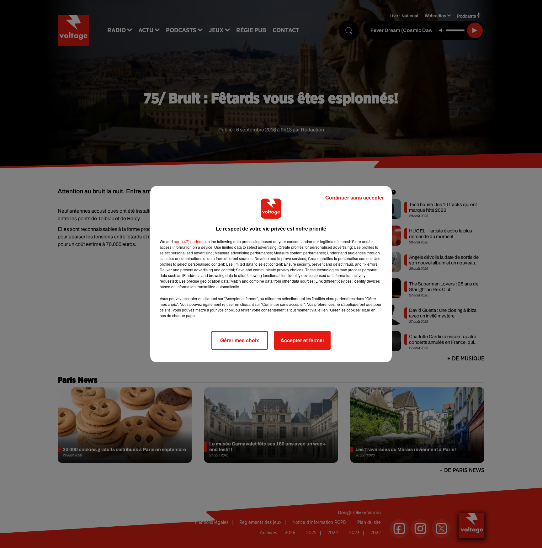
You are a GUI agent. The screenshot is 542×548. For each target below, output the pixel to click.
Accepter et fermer (302, 340)
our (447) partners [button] (189, 241)
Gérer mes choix (239, 340)
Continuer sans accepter (354, 197)
